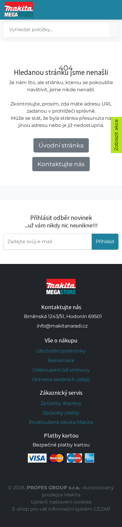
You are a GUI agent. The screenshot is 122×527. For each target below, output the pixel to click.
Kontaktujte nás (61, 164)
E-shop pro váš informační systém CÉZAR (61, 509)
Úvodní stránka (61, 145)
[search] (113, 29)
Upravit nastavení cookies (61, 502)
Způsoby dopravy (61, 403)
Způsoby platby (61, 413)
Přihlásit (105, 241)
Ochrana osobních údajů (61, 379)
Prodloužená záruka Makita (61, 422)
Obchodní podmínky (61, 351)
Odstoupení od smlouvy (61, 370)
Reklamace (61, 360)
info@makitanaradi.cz (62, 326)
